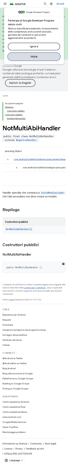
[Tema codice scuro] (63, 264)
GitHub (6, 345)
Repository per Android (14, 314)
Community (36, 443)
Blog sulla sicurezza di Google (18, 373)
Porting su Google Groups (15, 388)
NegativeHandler (26, 140)
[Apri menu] (5, 4)
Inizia (34, 56)
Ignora (34, 46)
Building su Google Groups (16, 383)
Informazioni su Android (15, 443)
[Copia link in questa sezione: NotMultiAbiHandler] (34, 255)
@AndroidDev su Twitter (15, 363)
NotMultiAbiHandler (18, 229)
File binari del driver (12, 340)
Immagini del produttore (15, 335)
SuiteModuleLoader (53, 192)
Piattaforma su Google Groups (18, 378)
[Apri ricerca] (45, 4)
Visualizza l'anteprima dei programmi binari (24, 329)
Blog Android (9, 368)
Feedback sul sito (35, 448)
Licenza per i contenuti (35, 287)
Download (8, 324)
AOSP (5, 96)
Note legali (50, 443)
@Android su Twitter (13, 358)
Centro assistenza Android (16, 401)
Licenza (8, 448)
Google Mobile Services (14, 422)
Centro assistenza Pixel (14, 406)
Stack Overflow (10, 427)
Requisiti (7, 319)
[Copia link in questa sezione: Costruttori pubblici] (42, 245)
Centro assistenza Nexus (15, 412)
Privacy (19, 448)
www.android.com (12, 417)
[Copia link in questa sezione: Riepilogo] (23, 210)
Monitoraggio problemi (14, 432)
